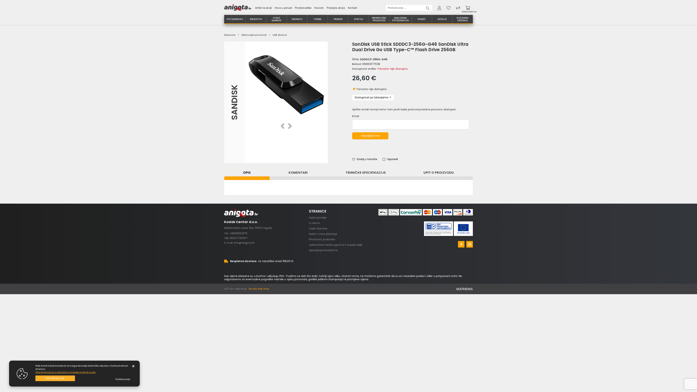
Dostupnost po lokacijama (372, 97)
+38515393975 (238, 233)
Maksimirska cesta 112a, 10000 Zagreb (248, 228)
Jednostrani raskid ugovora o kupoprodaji (335, 245)
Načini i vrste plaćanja (323, 234)
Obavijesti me (370, 136)
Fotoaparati (235, 19)
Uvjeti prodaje (318, 217)
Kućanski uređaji (463, 19)
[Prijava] (439, 8)
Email (355, 116)
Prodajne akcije (336, 7)
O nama (314, 223)
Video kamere (276, 19)
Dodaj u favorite (367, 159)
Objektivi (256, 19)
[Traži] (427, 8)
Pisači (421, 19)
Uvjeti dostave (318, 228)
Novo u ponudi (283, 7)
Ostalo (442, 19)
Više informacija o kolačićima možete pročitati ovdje (65, 372)
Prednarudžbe (303, 7)
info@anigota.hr (244, 243)
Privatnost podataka (322, 239)
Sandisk (234, 102)
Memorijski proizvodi (379, 19)
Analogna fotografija (400, 19)
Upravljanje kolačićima (323, 250)
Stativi (358, 19)
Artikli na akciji (263, 7)
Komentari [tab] (298, 172)
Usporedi (392, 159)
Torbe (317, 19)
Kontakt (352, 7)
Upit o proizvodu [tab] (438, 172)
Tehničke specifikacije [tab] (366, 172)
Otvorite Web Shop (258, 288)
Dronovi (297, 19)
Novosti (318, 7)
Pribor (338, 19)
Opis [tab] (247, 172)
